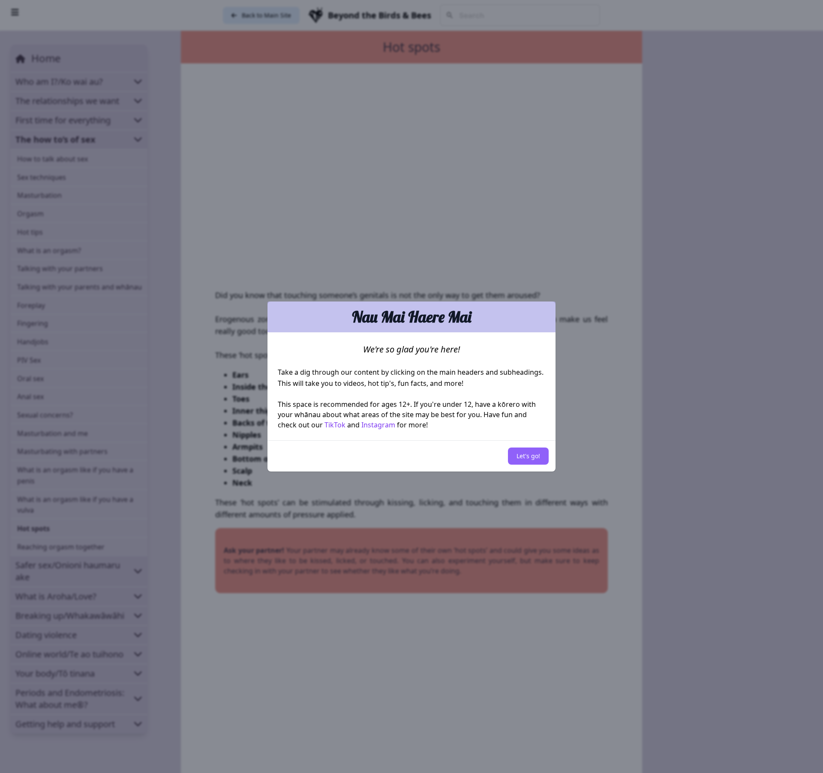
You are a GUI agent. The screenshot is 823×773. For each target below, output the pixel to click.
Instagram (378, 425)
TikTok (334, 425)
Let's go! (528, 456)
